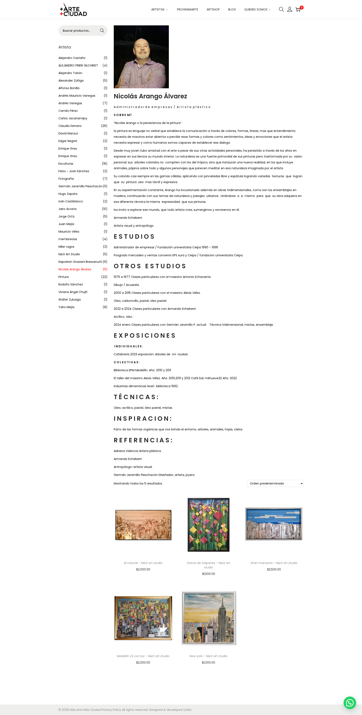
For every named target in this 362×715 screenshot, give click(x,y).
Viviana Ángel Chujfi (72, 292)
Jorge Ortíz (66, 216)
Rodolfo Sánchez (70, 284)
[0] (297, 9)
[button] (350, 703)
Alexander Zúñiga (71, 80)
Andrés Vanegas (70, 103)
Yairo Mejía (66, 307)
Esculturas (65, 163)
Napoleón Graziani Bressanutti (80, 262)
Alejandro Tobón (70, 73)
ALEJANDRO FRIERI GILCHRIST (78, 65)
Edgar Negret (67, 141)
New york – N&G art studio (209, 656)
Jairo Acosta (67, 209)
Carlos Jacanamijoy (72, 118)
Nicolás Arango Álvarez (74, 269)
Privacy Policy (111, 710)
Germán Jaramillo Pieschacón (80, 186)
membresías (67, 239)
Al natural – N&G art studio (143, 563)
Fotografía (66, 179)
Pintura (63, 277)
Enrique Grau (67, 148)
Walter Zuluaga (69, 299)
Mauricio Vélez (68, 231)
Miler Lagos (66, 247)
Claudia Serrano (70, 126)
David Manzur (68, 133)
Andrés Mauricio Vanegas (76, 96)
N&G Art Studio (69, 254)
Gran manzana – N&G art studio (274, 563)
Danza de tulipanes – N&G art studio (208, 565)
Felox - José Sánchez (73, 171)
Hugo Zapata (67, 194)
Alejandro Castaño (71, 58)
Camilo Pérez (68, 111)
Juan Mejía (66, 224)
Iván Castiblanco (70, 201)
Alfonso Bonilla (68, 88)
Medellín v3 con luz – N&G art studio (143, 656)
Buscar (102, 31)
